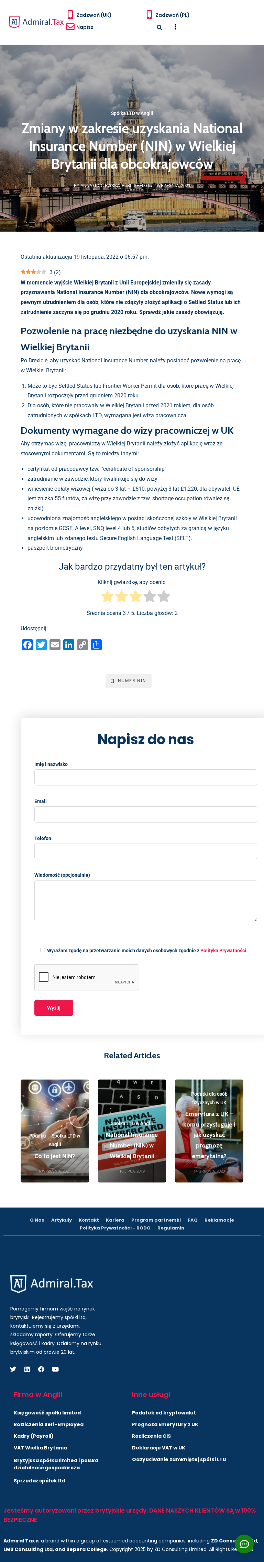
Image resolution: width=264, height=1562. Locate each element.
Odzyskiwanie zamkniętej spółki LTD (179, 1459)
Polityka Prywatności (223, 950)
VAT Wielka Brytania (40, 1447)
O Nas (37, 1220)
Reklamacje (219, 1220)
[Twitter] (13, 1369)
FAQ (193, 1220)
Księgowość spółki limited (47, 1412)
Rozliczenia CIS (151, 1436)
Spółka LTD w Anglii (132, 113)
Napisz (85, 27)
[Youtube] (55, 1369)
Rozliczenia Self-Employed (49, 1424)
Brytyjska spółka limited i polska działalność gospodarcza (56, 1464)
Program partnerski (156, 1220)
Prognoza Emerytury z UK (165, 1424)
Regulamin (170, 1228)
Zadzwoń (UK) (94, 15)
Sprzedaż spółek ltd (39, 1480)
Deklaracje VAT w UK (158, 1447)
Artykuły (61, 1220)
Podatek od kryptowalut (164, 1412)
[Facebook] (41, 1369)
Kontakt (89, 1220)
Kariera (115, 1220)
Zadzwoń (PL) (172, 15)
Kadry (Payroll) (34, 1436)
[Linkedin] (27, 1369)
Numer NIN (132, 680)
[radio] (107, 598)
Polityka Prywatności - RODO (115, 1228)
